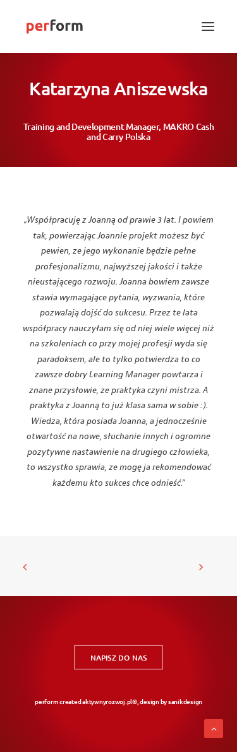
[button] (208, 26)
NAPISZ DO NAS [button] (118, 657)
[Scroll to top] (213, 728)
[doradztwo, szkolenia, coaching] (54, 26)
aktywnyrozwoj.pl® (109, 701)
